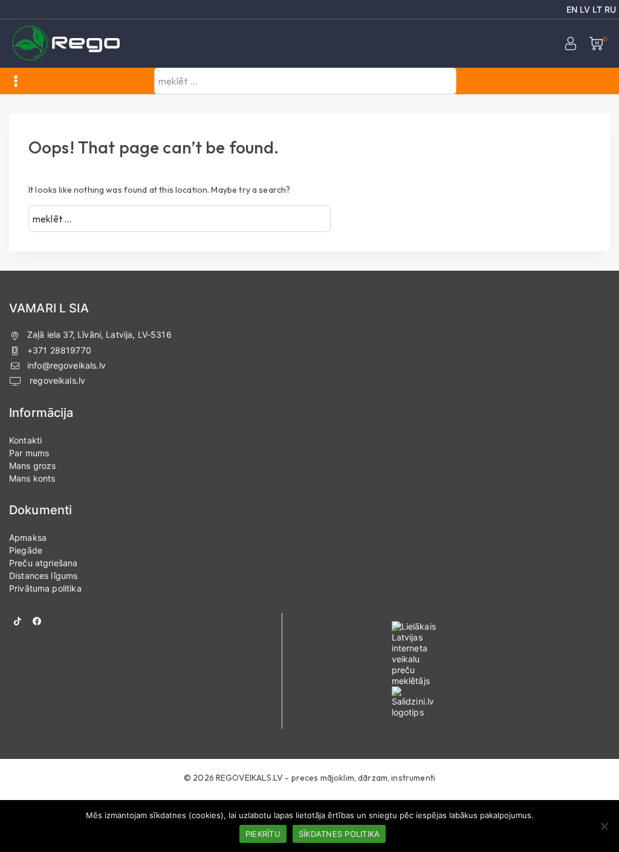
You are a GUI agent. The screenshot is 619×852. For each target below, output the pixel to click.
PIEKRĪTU (262, 834)
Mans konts (32, 478)
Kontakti (25, 440)
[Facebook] (36, 621)
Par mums (29, 453)
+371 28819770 (59, 350)
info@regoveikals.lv (66, 365)
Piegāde (25, 550)
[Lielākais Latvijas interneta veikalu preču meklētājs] (464, 653)
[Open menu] (15, 81)
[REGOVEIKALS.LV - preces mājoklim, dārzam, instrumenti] (66, 44)
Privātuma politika (45, 588)
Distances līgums (43, 575)
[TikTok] (17, 621)
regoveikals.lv (56, 380)
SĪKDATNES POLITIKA (339, 834)
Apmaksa (28, 537)
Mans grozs (32, 465)
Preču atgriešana (43, 563)
